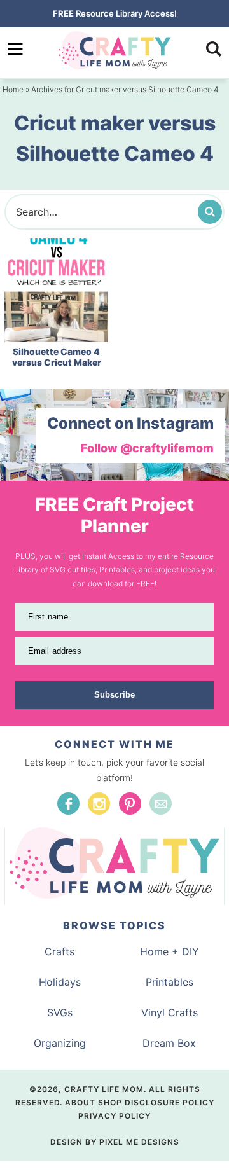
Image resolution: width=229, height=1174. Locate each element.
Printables (169, 982)
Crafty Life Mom (114, 50)
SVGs (60, 1012)
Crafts (59, 951)
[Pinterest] (130, 803)
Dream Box (169, 1043)
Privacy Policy (114, 1116)
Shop (110, 1102)
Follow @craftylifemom (147, 448)
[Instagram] (99, 803)
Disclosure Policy (169, 1102)
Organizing (60, 1043)
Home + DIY (169, 951)
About (80, 1102)
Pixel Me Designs (139, 1142)
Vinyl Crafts (169, 1012)
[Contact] (160, 803)
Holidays (60, 982)
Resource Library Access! (115, 13)
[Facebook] (68, 803)
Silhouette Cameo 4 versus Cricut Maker (56, 357)
